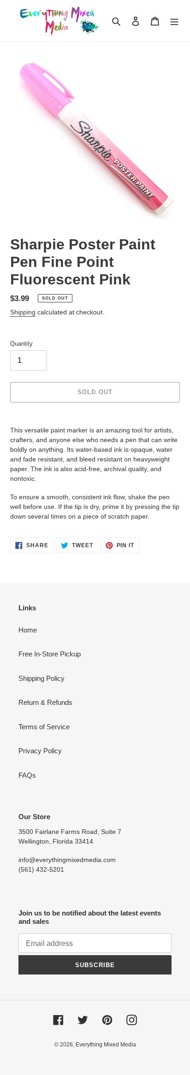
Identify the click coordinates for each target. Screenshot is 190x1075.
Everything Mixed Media (106, 1044)
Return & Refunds (45, 702)
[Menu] (174, 21)
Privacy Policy (40, 751)
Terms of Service (44, 727)
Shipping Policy (41, 678)
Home (27, 630)
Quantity (21, 343)
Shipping (23, 312)
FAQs (27, 775)
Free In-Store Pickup (49, 654)
